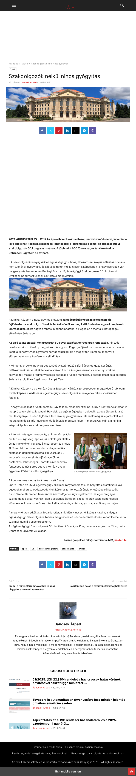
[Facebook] (42, 130)
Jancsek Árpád (29, 82)
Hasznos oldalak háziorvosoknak (84, 746)
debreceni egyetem (48, 549)
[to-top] (131, 770)
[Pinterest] (59, 130)
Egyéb (25, 63)
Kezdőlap (13, 63)
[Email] (76, 130)
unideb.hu (120, 540)
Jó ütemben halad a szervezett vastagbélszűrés (98, 585)
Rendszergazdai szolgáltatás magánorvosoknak (40, 753)
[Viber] (92, 130)
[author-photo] (68, 619)
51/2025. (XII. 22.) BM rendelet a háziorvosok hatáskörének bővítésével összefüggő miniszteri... (77, 681)
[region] (68, 38)
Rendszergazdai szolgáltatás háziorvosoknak (97, 753)
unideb (82, 549)
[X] (50, 130)
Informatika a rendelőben (47, 746)
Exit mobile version (68, 771)
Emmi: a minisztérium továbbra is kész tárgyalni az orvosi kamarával (32, 587)
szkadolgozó (68, 549)
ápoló (24, 549)
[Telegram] (84, 130)
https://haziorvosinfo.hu (68, 629)
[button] (14, 5)
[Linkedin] (67, 130)
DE (33, 549)
